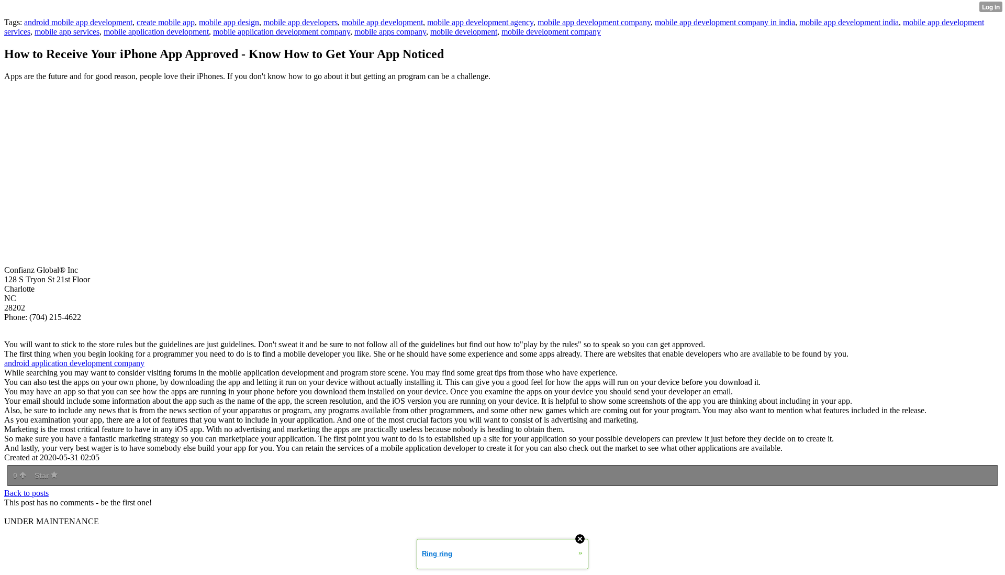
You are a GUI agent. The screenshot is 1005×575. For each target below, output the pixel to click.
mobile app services (67, 31)
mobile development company (551, 31)
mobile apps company (390, 31)
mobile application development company (281, 31)
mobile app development (382, 22)
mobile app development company (594, 22)
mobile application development (156, 31)
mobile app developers (300, 22)
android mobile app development (78, 22)
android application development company (74, 363)
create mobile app (166, 22)
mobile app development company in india (725, 22)
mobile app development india (849, 22)
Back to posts (26, 493)
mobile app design (229, 22)
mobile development (463, 31)
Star (43, 475)
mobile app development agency (480, 22)
